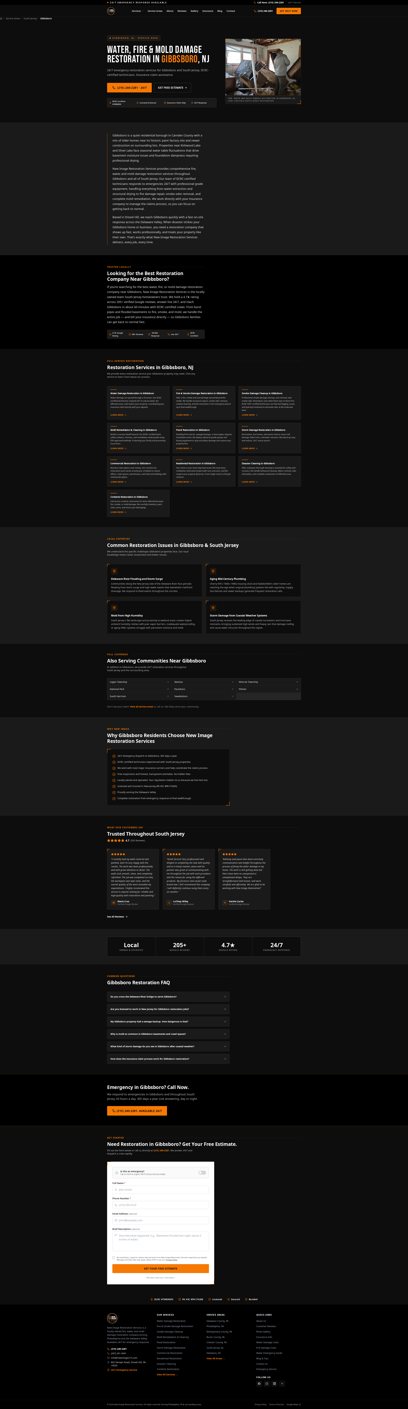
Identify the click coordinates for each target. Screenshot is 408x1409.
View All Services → (167, 1374)
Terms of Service (276, 1404)
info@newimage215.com (124, 1357)
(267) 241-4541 (118, 1353)
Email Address (124, 1213)
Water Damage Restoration (171, 1320)
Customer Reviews (266, 1326)
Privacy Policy (171, 1260)
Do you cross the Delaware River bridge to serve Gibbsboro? (143, 996)
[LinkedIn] (274, 1384)
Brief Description (126, 1229)
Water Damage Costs (267, 1342)
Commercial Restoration (169, 1352)
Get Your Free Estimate (161, 1268)
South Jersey (30, 18)
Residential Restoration (169, 1358)
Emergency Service (266, 1369)
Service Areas (155, 10)
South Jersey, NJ (215, 1347)
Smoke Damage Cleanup (170, 1331)
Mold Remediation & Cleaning (173, 1337)
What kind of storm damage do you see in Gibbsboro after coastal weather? (152, 1046)
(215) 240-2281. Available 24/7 (139, 1111)
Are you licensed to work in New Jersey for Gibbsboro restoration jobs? (149, 1009)
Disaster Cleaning (166, 1363)
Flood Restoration (166, 1342)
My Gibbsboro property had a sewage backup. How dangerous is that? (149, 1021)
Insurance (207, 10)
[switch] (160, 1172)
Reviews (182, 10)
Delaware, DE (214, 1352)
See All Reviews (115, 916)
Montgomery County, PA (219, 1331)
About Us (261, 1320)
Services (136, 10)
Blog (219, 10)
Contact (230, 10)
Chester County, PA (217, 1342)
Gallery (194, 10)
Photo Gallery (263, 1331)
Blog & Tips (262, 1358)
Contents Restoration (168, 1369)
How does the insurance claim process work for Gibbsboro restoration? (149, 1058)
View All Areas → (216, 1358)
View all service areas (141, 706)
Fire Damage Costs (266, 1347)
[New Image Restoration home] (129, 1318)
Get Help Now (289, 10)
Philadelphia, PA (215, 1326)
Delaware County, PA (217, 1320)
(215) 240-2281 (161, 1150)
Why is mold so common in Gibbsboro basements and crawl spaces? (148, 1033)
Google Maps (292, 1404)
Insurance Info (264, 1337)
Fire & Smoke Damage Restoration (175, 1326)
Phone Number (121, 1198)
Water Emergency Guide (269, 1352)
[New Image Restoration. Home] (111, 11)
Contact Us (262, 1363)
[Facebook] (259, 1384)
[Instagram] (267, 1384)
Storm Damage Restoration (171, 1347)
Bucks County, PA (216, 1337)
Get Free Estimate (170, 87)
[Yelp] (282, 1384)
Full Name (118, 1183)
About (170, 10)
